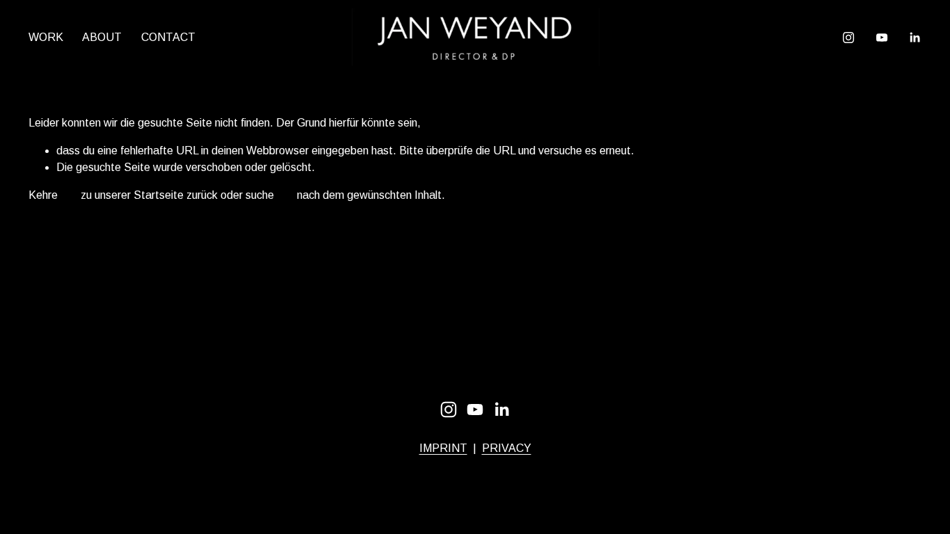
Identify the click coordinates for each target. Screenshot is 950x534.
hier (69, 195)
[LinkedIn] (914, 37)
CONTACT (168, 37)
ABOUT (102, 37)
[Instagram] (848, 37)
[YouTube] (882, 37)
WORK (46, 37)
